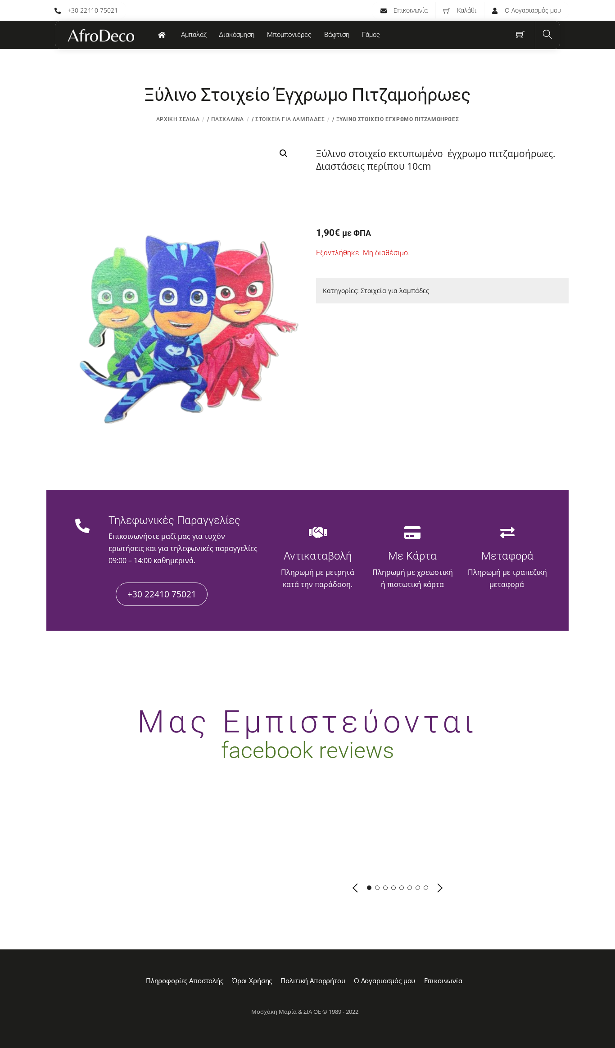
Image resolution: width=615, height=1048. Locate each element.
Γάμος (371, 35)
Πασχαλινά (227, 119)
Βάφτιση (336, 35)
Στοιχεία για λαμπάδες (290, 119)
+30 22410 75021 (92, 10)
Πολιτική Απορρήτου (312, 980)
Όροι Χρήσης (252, 980)
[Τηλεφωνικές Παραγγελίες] (82, 527)
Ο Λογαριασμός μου (532, 10)
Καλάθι (465, 10)
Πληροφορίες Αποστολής (184, 980)
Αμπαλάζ (194, 35)
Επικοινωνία (410, 10)
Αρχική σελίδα (178, 119)
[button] (284, 153)
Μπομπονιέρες (289, 35)
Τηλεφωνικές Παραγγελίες (174, 520)
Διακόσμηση (236, 35)
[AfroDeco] (100, 35)
